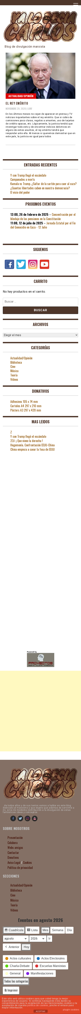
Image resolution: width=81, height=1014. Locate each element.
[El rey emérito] (40, 76)
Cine (12, 366)
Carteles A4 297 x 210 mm (25, 406)
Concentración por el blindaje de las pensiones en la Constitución (43, 216)
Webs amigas (15, 847)
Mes (45, 930)
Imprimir (11, 991)
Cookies (27, 862)
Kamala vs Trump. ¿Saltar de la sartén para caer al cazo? (43, 183)
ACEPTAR (40, 1011)
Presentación (15, 837)
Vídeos (14, 379)
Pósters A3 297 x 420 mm (25, 410)
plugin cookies (71, 1009)
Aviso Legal (14, 862)
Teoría (14, 375)
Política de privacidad (20, 867)
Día (69, 930)
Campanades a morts (22, 179)
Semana (57, 930)
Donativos (13, 857)
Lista (32, 931)
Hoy (26, 947)
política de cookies (37, 1005)
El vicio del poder (20, 192)
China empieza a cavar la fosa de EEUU (32, 449)
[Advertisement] (40, 711)
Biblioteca (16, 362)
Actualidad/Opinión (20, 96)
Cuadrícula (13, 931)
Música (14, 371)
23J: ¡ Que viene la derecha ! (26, 440)
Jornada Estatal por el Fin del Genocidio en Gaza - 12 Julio (43, 225)
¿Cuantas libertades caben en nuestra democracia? (40, 188)
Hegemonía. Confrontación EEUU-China (32, 445)
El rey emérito (17, 103)
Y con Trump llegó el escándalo (28, 175)
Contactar (13, 852)
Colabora (13, 842)
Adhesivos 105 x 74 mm (24, 401)
